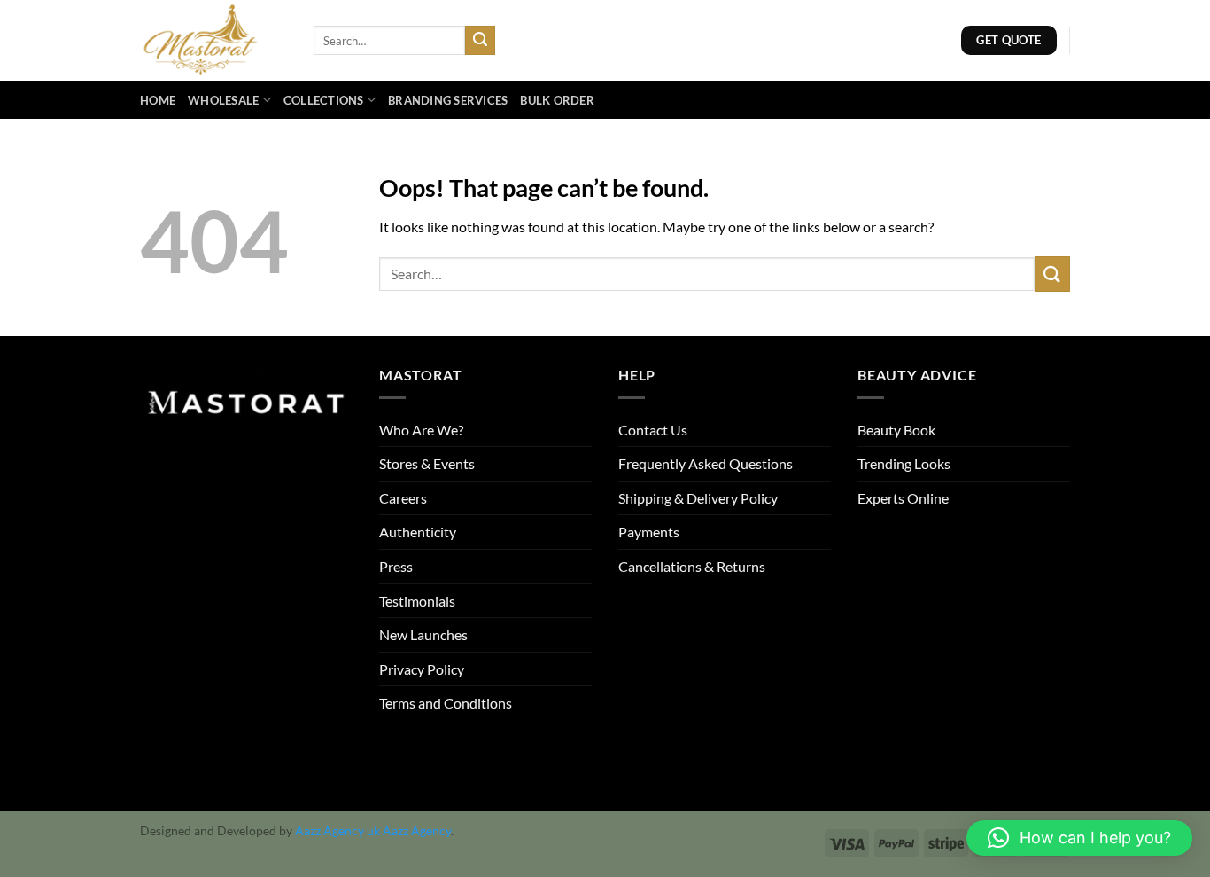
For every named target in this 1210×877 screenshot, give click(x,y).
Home (157, 100)
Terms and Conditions (445, 702)
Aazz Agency (417, 830)
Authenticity (417, 531)
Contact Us (652, 429)
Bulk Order (557, 100)
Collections (323, 100)
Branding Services (448, 100)
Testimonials (417, 600)
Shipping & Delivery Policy (698, 497)
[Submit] (480, 41)
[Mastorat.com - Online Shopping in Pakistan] (213, 40)
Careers (403, 497)
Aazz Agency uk (337, 830)
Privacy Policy (421, 669)
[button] (1079, 838)
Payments (648, 531)
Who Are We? (421, 429)
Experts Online (903, 497)
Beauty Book (896, 429)
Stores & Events (427, 463)
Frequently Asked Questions (705, 463)
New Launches (423, 634)
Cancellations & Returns (691, 566)
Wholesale (223, 100)
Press (396, 566)
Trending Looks (903, 463)
